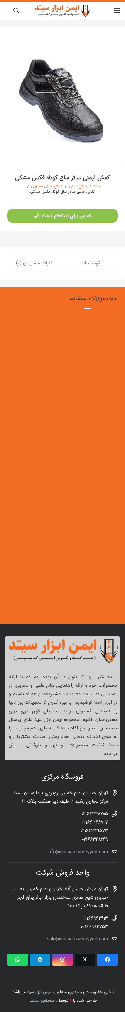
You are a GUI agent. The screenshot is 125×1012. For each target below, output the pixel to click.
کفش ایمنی (78, 186)
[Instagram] (62, 960)
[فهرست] (117, 10)
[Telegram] (40, 960)
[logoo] (62, 11)
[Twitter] (85, 960)
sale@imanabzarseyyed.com (77, 939)
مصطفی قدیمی (41, 1000)
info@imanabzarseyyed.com (77, 852)
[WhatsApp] (17, 960)
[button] (16, 11)
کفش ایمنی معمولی (46, 186)
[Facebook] (107, 960)
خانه (96, 186)
